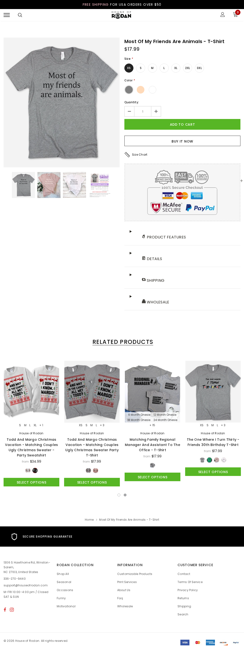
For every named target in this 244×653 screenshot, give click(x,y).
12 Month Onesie (164, 415)
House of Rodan (31, 433)
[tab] (122, 342)
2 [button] (125, 495)
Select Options (31, 482)
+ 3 (102, 425)
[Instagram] (12, 610)
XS (129, 68)
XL (175, 68)
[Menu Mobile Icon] (7, 15)
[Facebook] (5, 610)
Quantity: (131, 102)
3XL (199, 68)
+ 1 (41, 425)
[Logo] (121, 15)
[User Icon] (222, 15)
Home (89, 520)
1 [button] (118, 495)
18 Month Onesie (138, 420)
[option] (62, 102)
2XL (187, 68)
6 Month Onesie (139, 415)
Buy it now (182, 141)
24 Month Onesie (165, 420)
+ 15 (152, 425)
